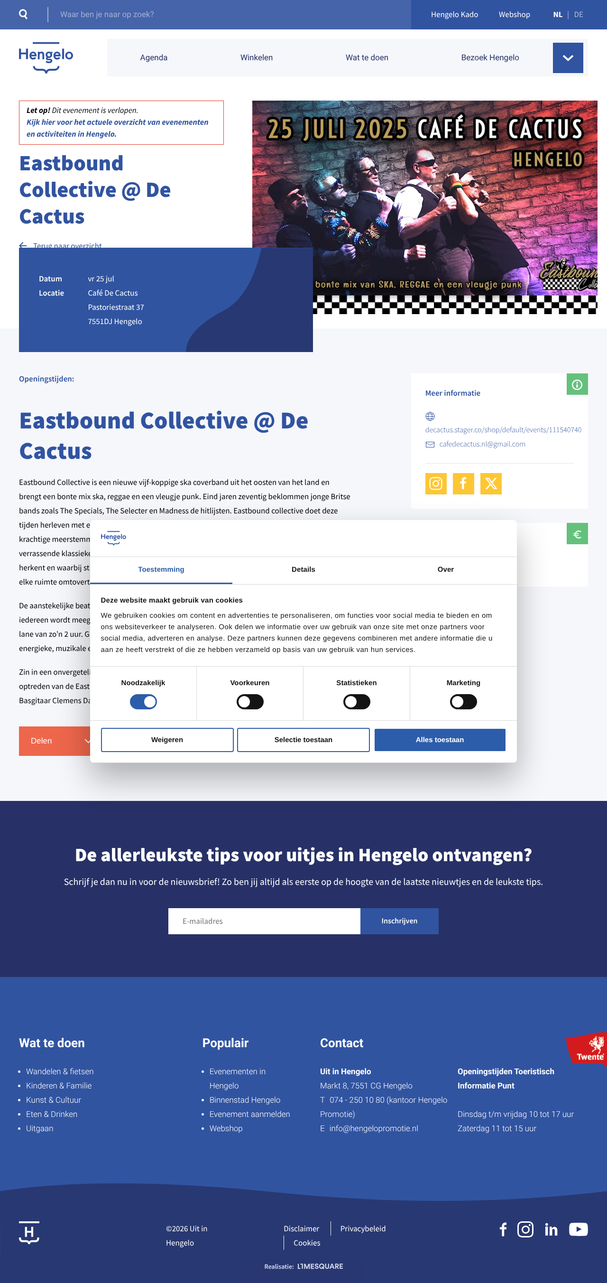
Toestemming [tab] (161, 570)
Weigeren (167, 740)
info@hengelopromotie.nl (374, 1129)
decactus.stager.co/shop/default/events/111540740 (503, 430)
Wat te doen (367, 58)
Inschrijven (400, 921)
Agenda (154, 58)
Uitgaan (39, 1129)
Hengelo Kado (454, 14)
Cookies (307, 1242)
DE (578, 14)
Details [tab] (303, 570)
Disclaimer (301, 1228)
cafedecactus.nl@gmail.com (483, 444)
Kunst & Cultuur (53, 1100)
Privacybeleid (363, 1228)
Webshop (514, 14)
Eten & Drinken (51, 1114)
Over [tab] (446, 570)
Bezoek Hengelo (490, 58)
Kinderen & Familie (59, 1086)
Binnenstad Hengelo (245, 1100)
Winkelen (256, 58)
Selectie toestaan (304, 740)
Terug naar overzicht (67, 246)
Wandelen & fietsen (60, 1072)
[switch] (250, 701)
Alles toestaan (440, 740)
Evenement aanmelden (250, 1114)
